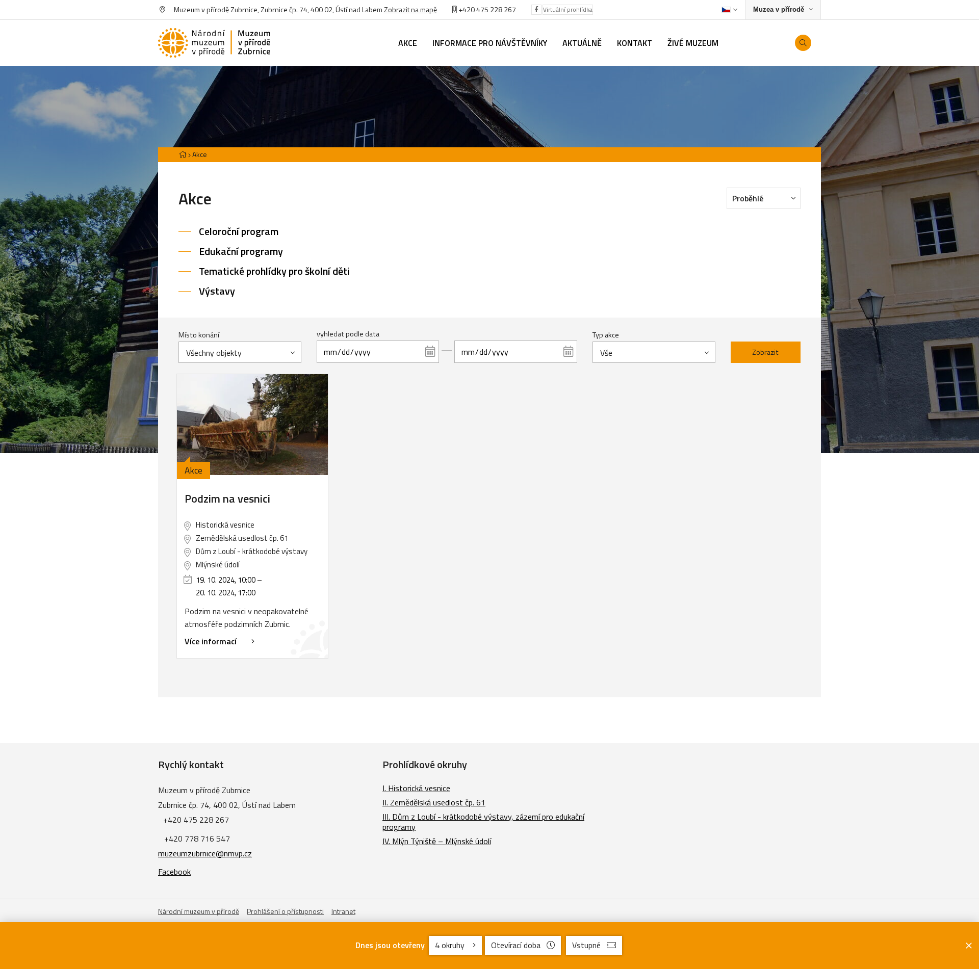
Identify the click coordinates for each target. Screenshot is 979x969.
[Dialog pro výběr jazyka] (729, 9)
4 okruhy (451, 945)
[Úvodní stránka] (214, 43)
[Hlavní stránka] (182, 154)
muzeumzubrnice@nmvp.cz (205, 853)
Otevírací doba (515, 945)
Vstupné (586, 945)
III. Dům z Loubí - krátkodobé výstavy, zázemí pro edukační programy (483, 821)
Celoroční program (238, 231)
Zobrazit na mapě (410, 9)
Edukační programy (241, 251)
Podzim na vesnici (227, 498)
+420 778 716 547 (197, 838)
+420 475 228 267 (487, 9)
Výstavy (217, 291)
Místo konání (198, 335)
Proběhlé (747, 198)
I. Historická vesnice (416, 788)
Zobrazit (765, 352)
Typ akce (605, 335)
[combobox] (239, 352)
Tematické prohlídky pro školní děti (274, 271)
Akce (199, 154)
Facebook (174, 872)
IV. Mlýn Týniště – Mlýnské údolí (436, 841)
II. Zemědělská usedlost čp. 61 (433, 802)
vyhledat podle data (348, 333)
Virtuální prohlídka (567, 9)
